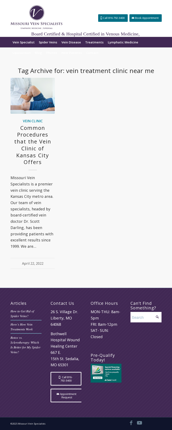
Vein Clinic (33, 121)
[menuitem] (23, 42)
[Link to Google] (148, 423)
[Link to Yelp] (156, 423)
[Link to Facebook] (131, 423)
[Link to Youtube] (139, 423)
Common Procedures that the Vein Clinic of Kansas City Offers (32, 145)
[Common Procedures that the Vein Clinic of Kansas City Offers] (32, 96)
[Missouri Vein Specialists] (36, 18)
